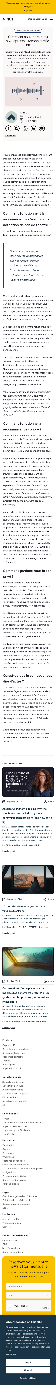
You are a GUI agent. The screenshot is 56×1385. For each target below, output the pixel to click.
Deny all (28, 1362)
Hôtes (5, 1118)
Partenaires (8, 1153)
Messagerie (8, 1064)
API (4, 1105)
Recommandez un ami (14, 1180)
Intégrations (9, 1172)
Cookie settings (28, 1378)
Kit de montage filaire (13, 1053)
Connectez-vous (37, 18)
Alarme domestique (12, 1089)
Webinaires (8, 1156)
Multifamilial (8, 1134)
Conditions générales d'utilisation (20, 1196)
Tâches (6, 1060)
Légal (5, 1192)
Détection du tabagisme (15, 1093)
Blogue (6, 1149)
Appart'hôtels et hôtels (14, 1126)
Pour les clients (10, 1183)
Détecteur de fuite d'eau (15, 1049)
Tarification (8, 1145)
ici (29, 667)
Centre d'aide (9, 1240)
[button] (51, 19)
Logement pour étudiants (16, 1130)
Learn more (11, 1354)
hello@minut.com (11, 1248)
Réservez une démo (13, 1252)
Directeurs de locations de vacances (22, 1122)
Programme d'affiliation (14, 1176)
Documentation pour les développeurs (23, 1168)
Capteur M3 (8, 1045)
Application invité (11, 1068)
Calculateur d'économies (15, 1164)
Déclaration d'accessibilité (16, 1204)
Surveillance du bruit (13, 1082)
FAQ (4, 1244)
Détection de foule (12, 1085)
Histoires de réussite (13, 1160)
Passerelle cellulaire (12, 1056)
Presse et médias (11, 1223)
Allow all (28, 1370)
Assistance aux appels (14, 1101)
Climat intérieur (10, 1097)
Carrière (6, 1226)
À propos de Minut (12, 1219)
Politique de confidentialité (16, 1200)
